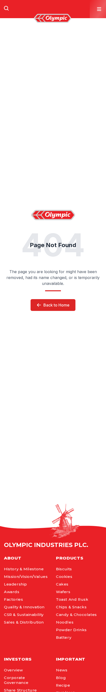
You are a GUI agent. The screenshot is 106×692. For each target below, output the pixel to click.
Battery (63, 637)
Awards (11, 591)
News (61, 670)
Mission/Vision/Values (26, 576)
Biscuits (64, 569)
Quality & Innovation (24, 607)
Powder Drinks (71, 629)
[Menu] (99, 9)
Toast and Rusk (72, 599)
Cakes (62, 584)
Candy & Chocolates (76, 614)
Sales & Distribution (24, 622)
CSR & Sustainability (24, 614)
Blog (61, 677)
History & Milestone (24, 569)
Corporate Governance (16, 680)
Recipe (63, 685)
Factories (13, 599)
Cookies (64, 576)
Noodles (64, 622)
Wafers (63, 591)
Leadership (15, 584)
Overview (13, 670)
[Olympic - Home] (52, 18)
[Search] (6, 8)
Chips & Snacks (71, 607)
